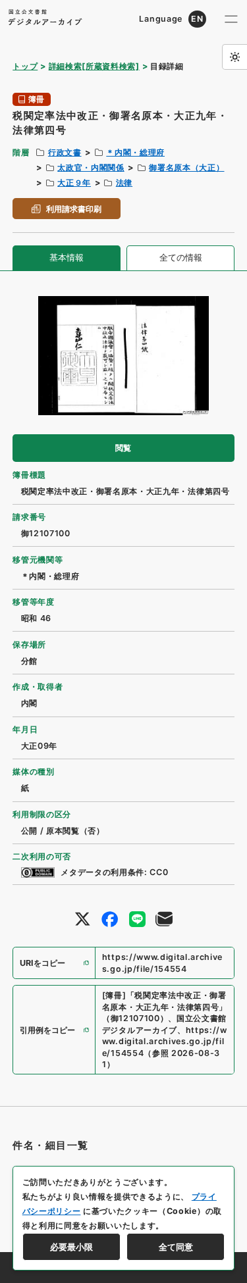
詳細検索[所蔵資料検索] (94, 66)
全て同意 (176, 1247)
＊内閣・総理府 (135, 152)
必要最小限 (71, 1247)
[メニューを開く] (231, 19)
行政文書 (65, 152)
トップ (25, 66)
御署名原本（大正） (186, 167)
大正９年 (74, 183)
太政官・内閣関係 (90, 167)
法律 (124, 183)
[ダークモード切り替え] (234, 56)
